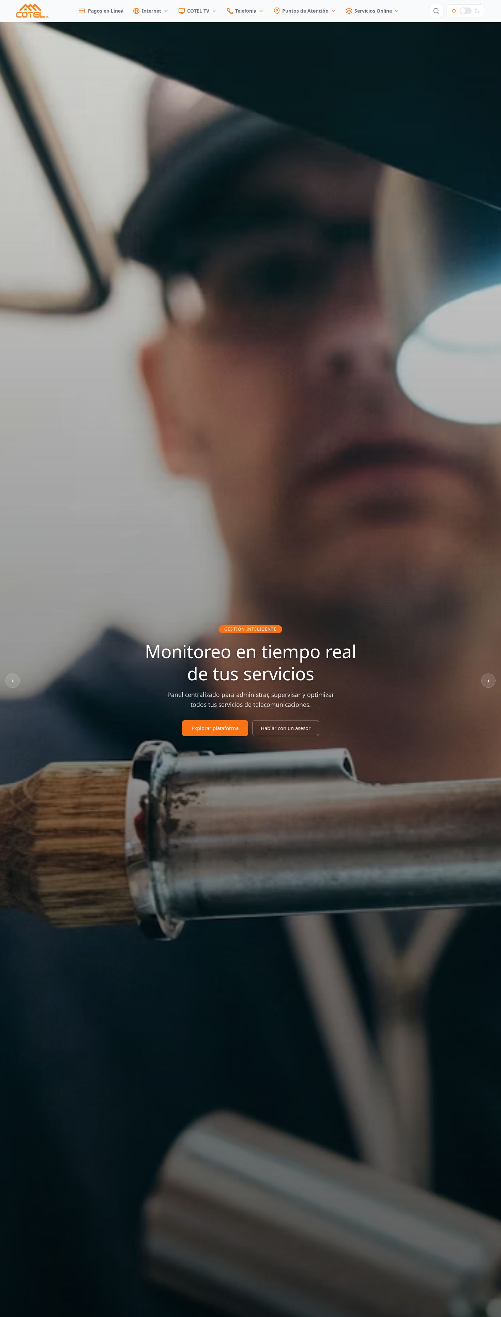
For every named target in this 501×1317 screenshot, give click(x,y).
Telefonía (245, 10)
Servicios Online (373, 10)
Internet (151, 10)
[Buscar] (436, 11)
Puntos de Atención (305, 10)
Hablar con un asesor (285, 728)
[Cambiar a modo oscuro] (465, 10)
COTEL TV (198, 10)
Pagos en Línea (105, 10)
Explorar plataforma (215, 728)
